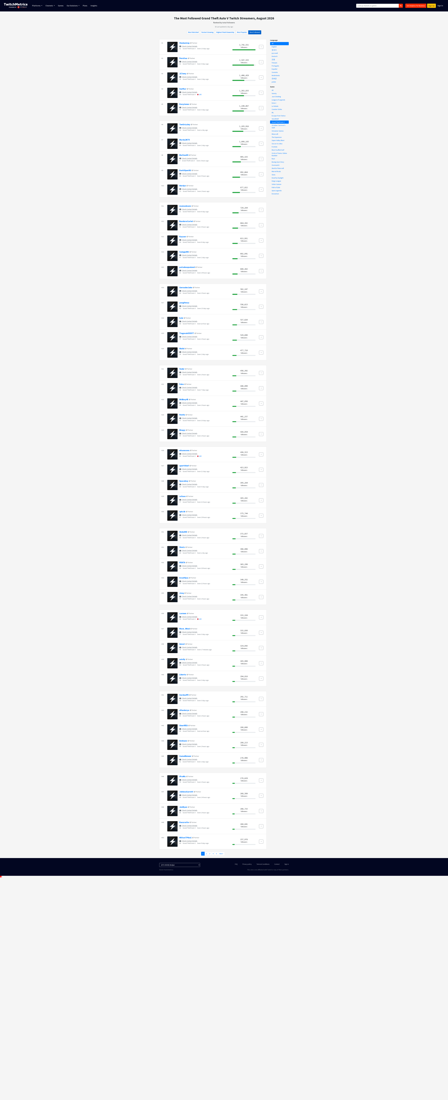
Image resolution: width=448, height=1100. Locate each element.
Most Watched (193, 32)
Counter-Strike (277, 109)
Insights (94, 5)
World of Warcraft (278, 168)
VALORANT (275, 119)
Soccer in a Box (277, 144)
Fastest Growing (207, 32)
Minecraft (275, 134)
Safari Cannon (276, 184)
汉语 (273, 60)
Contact (277, 864)
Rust (273, 159)
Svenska (275, 72)
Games (60, 5)
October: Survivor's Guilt (278, 126)
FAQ (236, 864)
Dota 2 (274, 103)
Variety (274, 93)
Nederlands (276, 75)
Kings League (276, 181)
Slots (273, 175)
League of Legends (278, 100)
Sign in (286, 864)
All (272, 44)
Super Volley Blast (278, 140)
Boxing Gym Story (278, 162)
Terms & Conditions (263, 864)
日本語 (274, 79)
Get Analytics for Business (416, 6)
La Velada (275, 106)
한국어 (274, 50)
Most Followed (255, 32)
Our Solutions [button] (72, 5)
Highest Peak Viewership (225, 32)
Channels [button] (49, 5)
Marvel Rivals (276, 171)
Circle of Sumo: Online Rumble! (279, 154)
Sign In (440, 5)
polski (274, 82)
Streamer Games (278, 131)
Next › (221, 854)
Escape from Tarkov (279, 116)
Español (274, 69)
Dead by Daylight (277, 178)
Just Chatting (276, 97)
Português (275, 66)
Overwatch (275, 165)
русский (275, 53)
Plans (85, 5)
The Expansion (277, 137)
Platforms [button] (36, 5)
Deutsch (274, 56)
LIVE (200, 94)
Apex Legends (277, 191)
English (274, 47)
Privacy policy (247, 864)
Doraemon (275, 194)
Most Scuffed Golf (278, 150)
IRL (273, 113)
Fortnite (274, 147)
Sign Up (432, 6)
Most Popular (242, 32)
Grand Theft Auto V (189, 49)
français (274, 63)
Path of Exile (276, 187)
